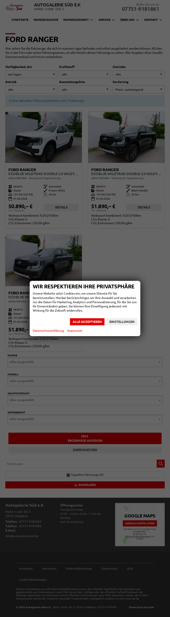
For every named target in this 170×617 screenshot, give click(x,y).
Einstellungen (122, 322)
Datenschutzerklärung (48, 330)
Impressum (74, 330)
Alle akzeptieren (87, 322)
